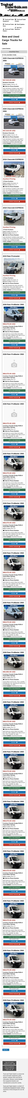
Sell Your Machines (18, 28)
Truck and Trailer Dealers (8, 30)
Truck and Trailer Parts (8, 25)
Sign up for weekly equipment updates (9, 1063)
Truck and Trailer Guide (9, 1086)
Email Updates (20, 24)
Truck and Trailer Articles (20, 20)
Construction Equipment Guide (11, 1087)
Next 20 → (5, 1049)
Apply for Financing (14, 95)
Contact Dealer (13, 102)
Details (13, 99)
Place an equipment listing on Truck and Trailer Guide (9, 1068)
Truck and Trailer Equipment (8, 20)
